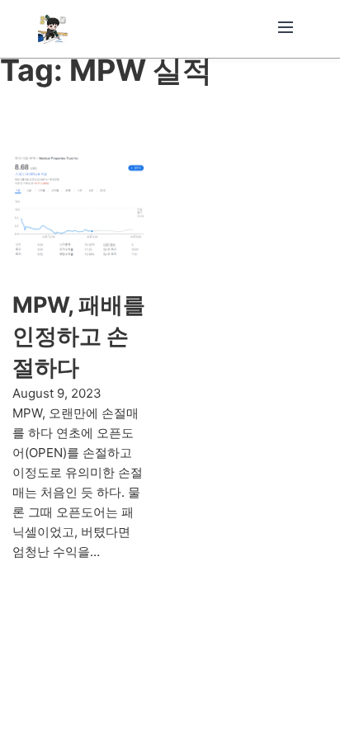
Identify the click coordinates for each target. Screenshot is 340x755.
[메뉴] (285, 28)
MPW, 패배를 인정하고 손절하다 (78, 336)
